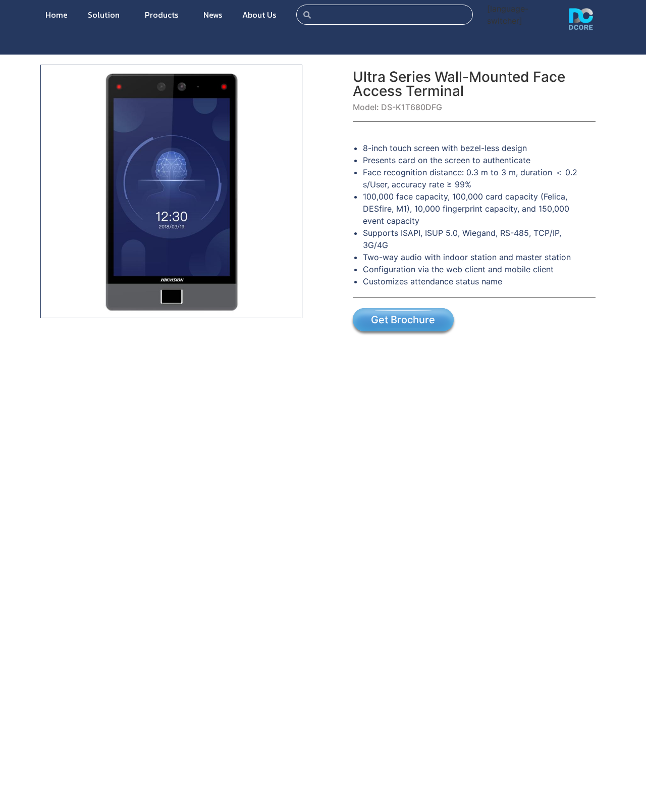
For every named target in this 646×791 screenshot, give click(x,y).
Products (161, 15)
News (212, 15)
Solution (104, 15)
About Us (259, 15)
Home (56, 15)
